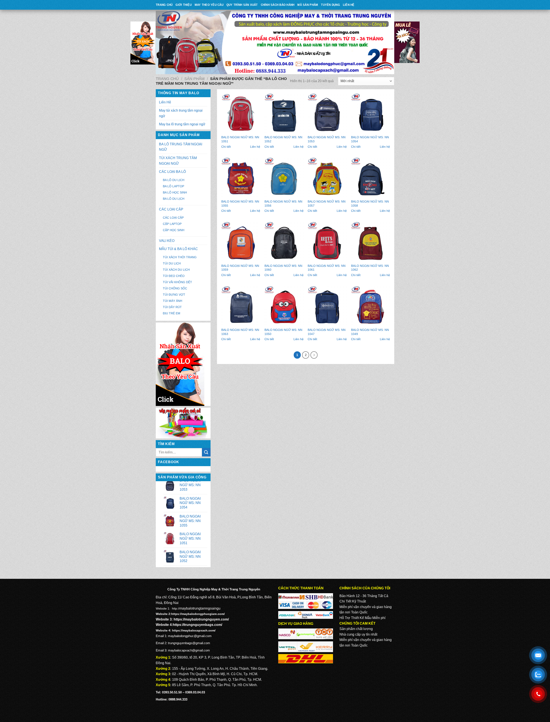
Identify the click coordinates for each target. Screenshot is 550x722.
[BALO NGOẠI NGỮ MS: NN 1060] (284, 241)
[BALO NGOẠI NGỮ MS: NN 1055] (240, 177)
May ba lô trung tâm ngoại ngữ (182, 124)
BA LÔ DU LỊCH (173, 180)
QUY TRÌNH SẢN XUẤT (242, 4)
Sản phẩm (194, 78)
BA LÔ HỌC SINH (175, 192)
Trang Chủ (164, 4)
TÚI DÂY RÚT (172, 307)
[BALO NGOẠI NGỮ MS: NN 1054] (370, 113)
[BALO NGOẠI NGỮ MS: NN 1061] (327, 241)
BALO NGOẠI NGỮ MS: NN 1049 (370, 332)
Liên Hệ (348, 4)
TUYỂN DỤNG (330, 4)
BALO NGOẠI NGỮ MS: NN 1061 (326, 268)
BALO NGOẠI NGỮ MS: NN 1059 (240, 268)
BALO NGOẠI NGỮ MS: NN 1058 (370, 203)
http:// (176, 608)
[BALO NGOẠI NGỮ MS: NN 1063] (240, 305)
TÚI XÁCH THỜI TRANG (180, 257)
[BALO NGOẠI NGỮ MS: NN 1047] (327, 305)
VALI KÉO (166, 241)
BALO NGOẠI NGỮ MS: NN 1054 (370, 139)
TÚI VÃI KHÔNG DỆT (177, 282)
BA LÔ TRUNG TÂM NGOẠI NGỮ (180, 147)
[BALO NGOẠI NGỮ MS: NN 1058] (370, 177)
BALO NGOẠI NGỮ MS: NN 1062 (370, 268)
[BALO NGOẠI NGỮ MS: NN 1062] (370, 241)
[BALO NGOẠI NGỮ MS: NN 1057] (327, 177)
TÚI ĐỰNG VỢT (174, 294)
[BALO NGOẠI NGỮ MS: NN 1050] (284, 305)
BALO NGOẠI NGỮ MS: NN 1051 (240, 139)
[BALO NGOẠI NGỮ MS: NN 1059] (240, 241)
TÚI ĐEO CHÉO (174, 276)
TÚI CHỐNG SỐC (175, 288)
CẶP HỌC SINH (173, 230)
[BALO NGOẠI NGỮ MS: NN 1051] (240, 113)
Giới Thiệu (184, 4)
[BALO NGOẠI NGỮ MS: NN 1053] (327, 113)
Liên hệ (255, 146)
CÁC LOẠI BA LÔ (172, 172)
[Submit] (206, 452)
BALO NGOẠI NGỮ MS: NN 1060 (283, 268)
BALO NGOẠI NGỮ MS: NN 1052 (283, 139)
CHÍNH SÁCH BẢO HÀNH (278, 4)
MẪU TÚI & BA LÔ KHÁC (178, 249)
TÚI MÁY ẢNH (172, 301)
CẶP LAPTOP (172, 224)
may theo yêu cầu (209, 4)
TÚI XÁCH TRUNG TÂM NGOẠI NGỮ (178, 160)
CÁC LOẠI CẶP (171, 209)
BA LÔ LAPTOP (173, 186)
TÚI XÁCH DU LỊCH (176, 269)
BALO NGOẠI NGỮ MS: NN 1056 (283, 203)
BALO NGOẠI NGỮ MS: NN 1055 (240, 203)
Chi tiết (226, 146)
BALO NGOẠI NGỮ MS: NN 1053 (326, 139)
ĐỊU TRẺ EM (171, 313)
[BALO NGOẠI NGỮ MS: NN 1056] (284, 177)
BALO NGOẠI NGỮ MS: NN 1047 (326, 332)
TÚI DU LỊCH (172, 263)
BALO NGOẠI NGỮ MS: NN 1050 (283, 332)
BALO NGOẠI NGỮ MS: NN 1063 (240, 332)
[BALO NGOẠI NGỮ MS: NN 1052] (284, 113)
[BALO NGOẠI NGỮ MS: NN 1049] (370, 305)
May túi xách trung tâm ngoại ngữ (181, 113)
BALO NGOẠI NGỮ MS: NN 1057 (326, 203)
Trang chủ (167, 78)
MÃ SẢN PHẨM (307, 4)
